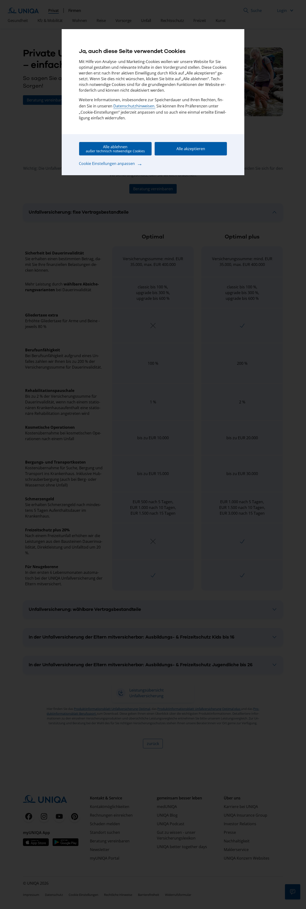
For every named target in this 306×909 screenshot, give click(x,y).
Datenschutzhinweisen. (134, 106)
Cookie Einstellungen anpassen (110, 163)
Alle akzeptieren (190, 148)
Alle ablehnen (115, 148)
